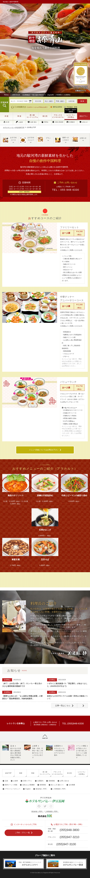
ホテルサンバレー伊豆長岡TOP (13, 127)
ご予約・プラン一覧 (22, 833)
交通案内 (72, 122)
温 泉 (7, 122)
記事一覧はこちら (62, 705)
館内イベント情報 (11, 785)
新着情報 (52, 781)
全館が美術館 (59, 122)
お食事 (21, 122)
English (27, 789)
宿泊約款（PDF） (42, 789)
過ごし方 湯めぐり (57, 785)
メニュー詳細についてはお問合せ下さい (43, 450)
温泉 (6, 781)
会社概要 (72, 785)
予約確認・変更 (72, 107)
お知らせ (85, 122)
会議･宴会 (33, 122)
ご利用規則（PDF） (60, 789)
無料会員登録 (57, 107)
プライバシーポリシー (12, 789)
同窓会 (46, 122)
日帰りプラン (27, 781)
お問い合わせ (64, 781)
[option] (44, 94)
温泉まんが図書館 (28, 785)
